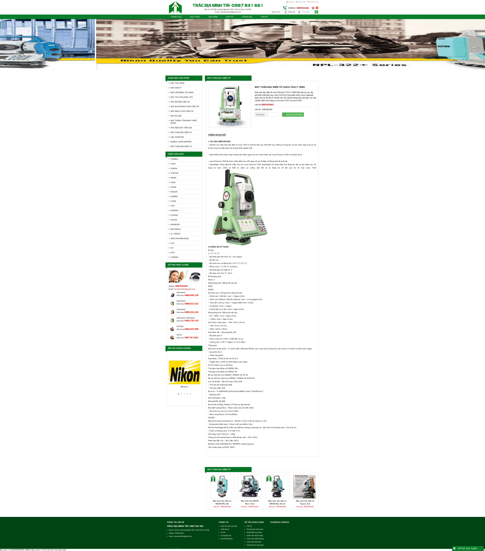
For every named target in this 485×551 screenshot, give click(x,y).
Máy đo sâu (176, 116)
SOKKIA (174, 168)
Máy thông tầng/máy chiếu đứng (184, 121)
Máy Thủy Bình (177, 83)
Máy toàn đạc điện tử (219, 78)
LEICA (173, 164)
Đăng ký (291, 2)
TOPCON (174, 173)
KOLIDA (174, 220)
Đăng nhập (302, 2)
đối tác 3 (184, 387)
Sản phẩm (212, 17)
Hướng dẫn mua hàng (254, 532)
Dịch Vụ (229, 17)
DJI (172, 248)
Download (247, 17)
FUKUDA (174, 215)
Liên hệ (264, 17)
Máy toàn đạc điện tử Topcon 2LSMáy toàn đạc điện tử (248, 504)
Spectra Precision (180, 238)
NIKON (173, 178)
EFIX (173, 252)
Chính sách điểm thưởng (255, 539)
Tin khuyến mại (226, 535)
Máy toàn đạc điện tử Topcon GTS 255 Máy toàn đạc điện (276, 504)
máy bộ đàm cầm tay (180, 102)
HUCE (173, 182)
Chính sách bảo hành (254, 542)
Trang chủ (176, 17)
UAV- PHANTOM (177, 137)
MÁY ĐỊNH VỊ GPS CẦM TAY (182, 111)
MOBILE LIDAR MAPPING (181, 142)
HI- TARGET (176, 234)
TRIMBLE (174, 159)
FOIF (173, 206)
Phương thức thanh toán (255, 529)
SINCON (174, 192)
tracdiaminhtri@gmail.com (184, 289)
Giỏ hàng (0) (314, 2)
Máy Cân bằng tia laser (182, 92)
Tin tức (223, 532)
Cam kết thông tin (227, 539)
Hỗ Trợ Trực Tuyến (466, 548)
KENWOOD (175, 224)
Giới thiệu (195, 17)
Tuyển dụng (225, 529)
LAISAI (173, 201)
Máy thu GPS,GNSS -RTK (182, 97)
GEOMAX (174, 210)
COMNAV (174, 257)
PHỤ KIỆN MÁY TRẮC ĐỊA (181, 128)
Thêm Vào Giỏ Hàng (293, 115)
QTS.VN (178, 548)
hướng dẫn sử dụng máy (255, 545)
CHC (172, 243)
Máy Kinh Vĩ (176, 88)
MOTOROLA (176, 229)
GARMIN (174, 196)
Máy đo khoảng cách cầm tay (185, 106)
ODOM (173, 187)
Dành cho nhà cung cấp (229, 526)
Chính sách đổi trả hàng (255, 535)
